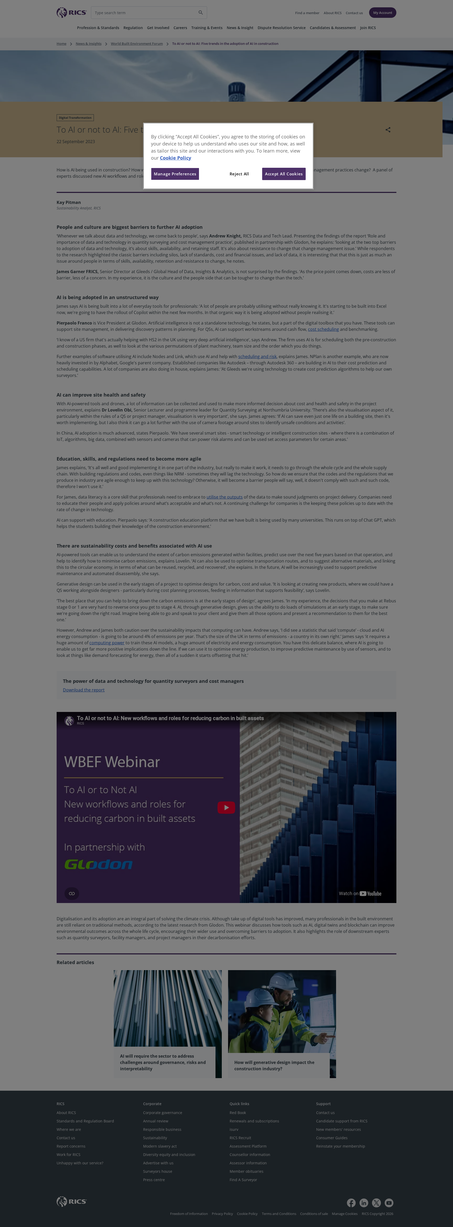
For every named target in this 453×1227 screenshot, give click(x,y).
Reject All (239, 173)
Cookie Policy (175, 158)
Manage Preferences (175, 173)
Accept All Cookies (284, 173)
